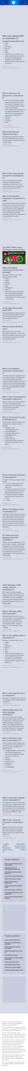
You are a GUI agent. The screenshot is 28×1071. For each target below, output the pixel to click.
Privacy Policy (9, 1063)
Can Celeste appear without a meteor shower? (20, 847)
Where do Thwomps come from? (13, 889)
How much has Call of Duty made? (14, 876)
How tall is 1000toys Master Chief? (14, 970)
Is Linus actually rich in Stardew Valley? (13, 886)
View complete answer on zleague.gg (10, 412)
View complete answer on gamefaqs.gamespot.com (13, 322)
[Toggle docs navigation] (2, 2)
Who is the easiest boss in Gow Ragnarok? (13, 872)
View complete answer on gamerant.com (11, 127)
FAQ (6, 1065)
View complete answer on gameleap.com (11, 68)
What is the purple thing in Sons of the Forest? (13, 864)
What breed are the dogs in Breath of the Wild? (14, 958)
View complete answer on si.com (9, 838)
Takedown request (7, 66)
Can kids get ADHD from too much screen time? (14, 893)
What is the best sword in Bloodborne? (11, 882)
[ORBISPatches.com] (13, 2)
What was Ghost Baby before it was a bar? (13, 943)
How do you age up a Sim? (12, 962)
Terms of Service (19, 1063)
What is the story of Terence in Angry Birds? (13, 947)
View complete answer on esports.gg (10, 504)
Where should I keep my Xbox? (13, 878)
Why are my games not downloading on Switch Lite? (12, 868)
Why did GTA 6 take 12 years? (12, 964)
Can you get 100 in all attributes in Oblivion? (14, 897)
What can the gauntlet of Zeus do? (7, 849)
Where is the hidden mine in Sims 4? (14, 951)
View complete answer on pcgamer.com (11, 530)
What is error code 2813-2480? (13, 967)
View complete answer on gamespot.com (11, 303)
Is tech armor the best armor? (13, 940)
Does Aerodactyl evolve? (11, 955)
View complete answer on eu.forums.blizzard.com (13, 559)
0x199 (18, 1023)
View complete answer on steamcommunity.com (12, 815)
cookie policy (18, 1058)
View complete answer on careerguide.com (11, 342)
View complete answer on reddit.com (10, 631)
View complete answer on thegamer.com (11, 145)
